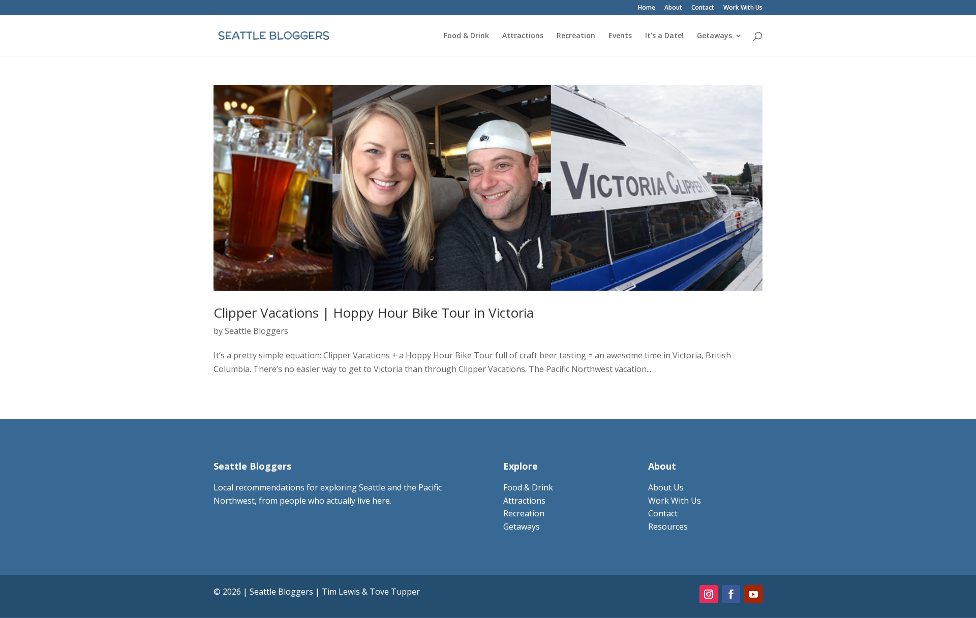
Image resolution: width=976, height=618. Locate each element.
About (673, 8)
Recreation (576, 36)
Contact (702, 8)
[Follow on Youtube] (753, 594)
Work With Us (742, 8)
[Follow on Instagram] (708, 594)
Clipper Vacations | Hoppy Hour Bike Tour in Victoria (374, 312)
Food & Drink (466, 36)
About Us (666, 487)
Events (620, 36)
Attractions (522, 36)
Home (646, 8)
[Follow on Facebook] (731, 594)
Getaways (714, 36)
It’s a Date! (664, 36)
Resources (668, 526)
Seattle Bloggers (256, 330)
